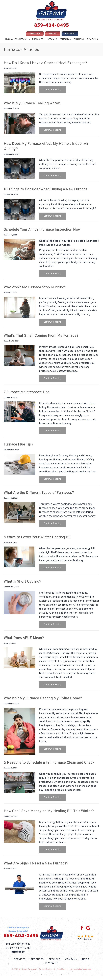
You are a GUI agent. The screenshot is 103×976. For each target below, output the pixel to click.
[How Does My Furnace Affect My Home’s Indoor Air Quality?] (19, 168)
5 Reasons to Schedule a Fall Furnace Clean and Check (49, 762)
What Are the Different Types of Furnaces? (39, 493)
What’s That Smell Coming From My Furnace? (41, 335)
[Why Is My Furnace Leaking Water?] (19, 123)
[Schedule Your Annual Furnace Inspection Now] (19, 249)
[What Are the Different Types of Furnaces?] (19, 512)
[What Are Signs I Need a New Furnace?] (19, 883)
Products (37, 39)
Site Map (61, 969)
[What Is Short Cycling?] (19, 602)
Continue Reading (55, 89)
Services (19, 959)
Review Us (92, 39)
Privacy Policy (45, 969)
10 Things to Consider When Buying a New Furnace (45, 189)
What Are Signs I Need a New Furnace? (36, 863)
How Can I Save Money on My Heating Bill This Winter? (49, 811)
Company (64, 39)
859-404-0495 (51, 26)
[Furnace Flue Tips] (19, 464)
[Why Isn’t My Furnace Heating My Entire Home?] (19, 731)
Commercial (21, 39)
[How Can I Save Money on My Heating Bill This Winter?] (19, 831)
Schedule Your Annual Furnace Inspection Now (42, 229)
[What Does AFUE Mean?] (19, 657)
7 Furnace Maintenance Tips (27, 392)
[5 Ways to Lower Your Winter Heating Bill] (19, 557)
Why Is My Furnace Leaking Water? (32, 103)
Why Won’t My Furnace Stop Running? (35, 287)
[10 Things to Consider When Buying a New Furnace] (19, 209)
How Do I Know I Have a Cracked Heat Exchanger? (45, 63)
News (85, 959)
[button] (11, 39)
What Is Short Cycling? (22, 581)
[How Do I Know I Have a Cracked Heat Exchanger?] (19, 82)
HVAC (7, 39)
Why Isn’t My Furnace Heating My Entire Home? (43, 698)
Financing (79, 39)
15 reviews (87, 939)
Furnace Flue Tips (18, 444)
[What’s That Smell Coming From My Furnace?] (19, 355)
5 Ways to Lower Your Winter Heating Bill (37, 537)
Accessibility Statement (81, 969)
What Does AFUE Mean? (24, 638)
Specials (52, 39)
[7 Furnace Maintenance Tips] (19, 412)
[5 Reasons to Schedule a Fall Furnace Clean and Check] (19, 782)
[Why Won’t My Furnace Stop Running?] (19, 307)
